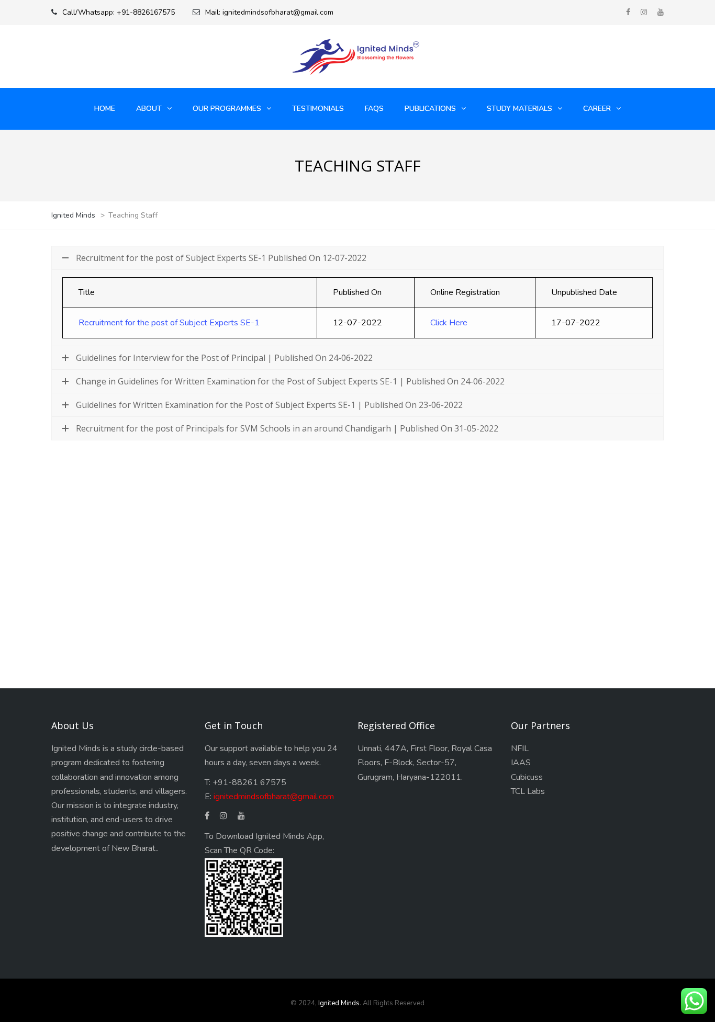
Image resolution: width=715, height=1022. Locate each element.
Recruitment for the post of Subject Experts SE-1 (169, 322)
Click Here (448, 322)
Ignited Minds (339, 1003)
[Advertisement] (357, 554)
